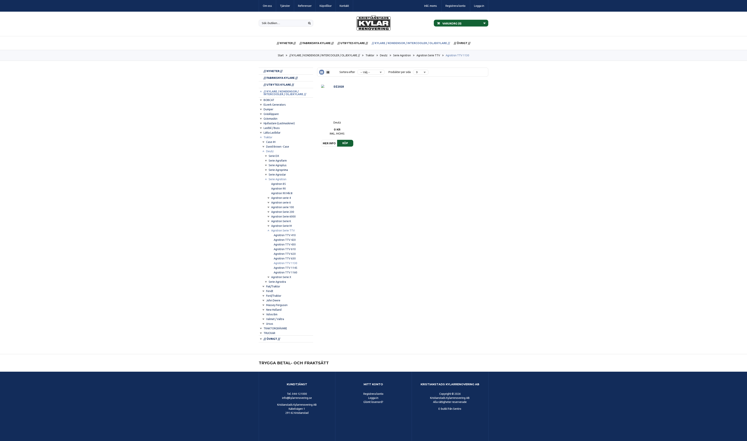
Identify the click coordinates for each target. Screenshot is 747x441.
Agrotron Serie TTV (428, 55)
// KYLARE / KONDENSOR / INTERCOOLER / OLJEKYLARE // (411, 43)
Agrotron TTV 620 (285, 253)
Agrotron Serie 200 (282, 211)
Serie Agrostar (277, 174)
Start (281, 55)
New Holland (273, 309)
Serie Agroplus (278, 165)
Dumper (268, 109)
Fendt (269, 291)
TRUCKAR (269, 333)
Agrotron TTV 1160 (285, 272)
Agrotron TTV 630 (285, 258)
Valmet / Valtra (275, 319)
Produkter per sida (399, 72)
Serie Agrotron (402, 55)
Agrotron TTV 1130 (457, 55)
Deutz (384, 55)
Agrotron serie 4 (281, 197)
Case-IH (270, 142)
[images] (321, 72)
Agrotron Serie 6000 (283, 216)
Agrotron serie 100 (282, 207)
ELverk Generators (275, 104)
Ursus (269, 323)
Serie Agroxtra (277, 281)
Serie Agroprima (278, 169)
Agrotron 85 (278, 183)
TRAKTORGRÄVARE (275, 328)
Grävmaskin (270, 118)
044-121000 (299, 393)
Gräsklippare (271, 114)
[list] (327, 72)
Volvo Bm (271, 314)
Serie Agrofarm (278, 160)
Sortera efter (347, 72)
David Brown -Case (277, 146)
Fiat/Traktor (273, 286)
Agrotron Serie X (281, 277)
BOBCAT (269, 100)
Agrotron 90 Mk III (281, 193)
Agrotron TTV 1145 (285, 267)
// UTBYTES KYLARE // (353, 43)
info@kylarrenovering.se (297, 397)
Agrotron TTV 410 (285, 235)
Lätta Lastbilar (272, 132)
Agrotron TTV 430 (285, 244)
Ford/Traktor (273, 295)
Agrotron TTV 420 (285, 239)
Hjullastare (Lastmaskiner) (279, 123)
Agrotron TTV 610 (285, 249)
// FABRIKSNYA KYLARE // (317, 43)
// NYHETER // (286, 43)
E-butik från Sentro (449, 408)
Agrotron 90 (278, 188)
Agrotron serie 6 (281, 202)
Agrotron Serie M (281, 225)
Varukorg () (451, 23)
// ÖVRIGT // (462, 43)
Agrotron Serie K (281, 221)
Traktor (370, 55)
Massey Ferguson (277, 305)
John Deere (273, 300)
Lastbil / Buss (272, 128)
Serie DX (274, 155)
